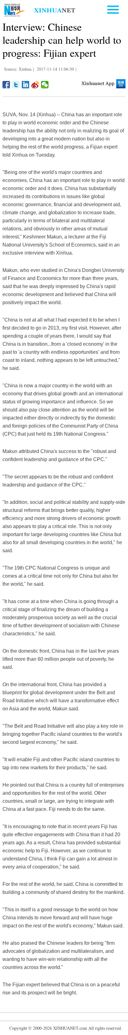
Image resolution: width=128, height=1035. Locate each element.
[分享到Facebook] (6, 84)
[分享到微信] (45, 84)
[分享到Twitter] (16, 84)
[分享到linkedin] (26, 84)
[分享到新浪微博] (35, 84)
